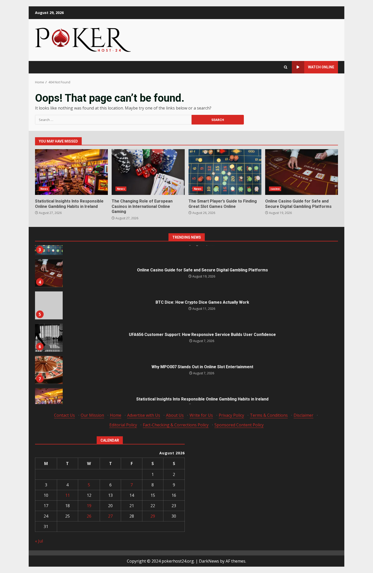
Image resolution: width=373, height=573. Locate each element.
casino (275, 189)
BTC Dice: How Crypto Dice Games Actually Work (49, 292)
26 (89, 516)
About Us (175, 415)
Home (115, 415)
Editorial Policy (123, 425)
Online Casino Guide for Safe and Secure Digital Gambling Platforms (301, 172)
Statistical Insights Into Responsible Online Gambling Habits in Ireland (71, 172)
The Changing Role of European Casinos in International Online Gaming (148, 172)
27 (110, 516)
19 (89, 505)
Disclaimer (303, 415)
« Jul (39, 541)
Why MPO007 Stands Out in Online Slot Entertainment (49, 356)
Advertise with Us (143, 415)
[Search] (285, 67)
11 (67, 495)
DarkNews (209, 561)
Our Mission (92, 415)
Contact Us (64, 415)
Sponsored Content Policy (239, 425)
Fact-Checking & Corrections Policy (176, 425)
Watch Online (321, 67)
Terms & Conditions (269, 415)
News (44, 189)
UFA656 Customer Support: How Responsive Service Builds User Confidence (49, 324)
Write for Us (201, 415)
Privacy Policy (231, 415)
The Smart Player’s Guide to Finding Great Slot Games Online (225, 172)
